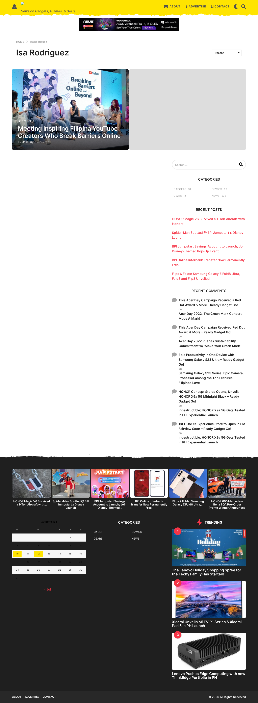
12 (38, 553)
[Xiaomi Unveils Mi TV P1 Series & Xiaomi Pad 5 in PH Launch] (209, 599)
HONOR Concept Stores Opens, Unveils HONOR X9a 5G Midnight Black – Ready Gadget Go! (209, 396)
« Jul (47, 589)
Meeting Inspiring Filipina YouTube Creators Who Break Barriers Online (69, 132)
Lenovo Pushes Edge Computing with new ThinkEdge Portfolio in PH (208, 676)
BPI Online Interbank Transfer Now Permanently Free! (149, 504)
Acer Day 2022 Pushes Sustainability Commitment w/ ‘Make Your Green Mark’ (209, 343)
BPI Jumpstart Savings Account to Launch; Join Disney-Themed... (110, 504)
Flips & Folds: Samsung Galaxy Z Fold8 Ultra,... (188, 502)
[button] (14, 6)
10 (17, 553)
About (175, 6)
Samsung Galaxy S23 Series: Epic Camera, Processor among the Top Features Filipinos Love (211, 378)
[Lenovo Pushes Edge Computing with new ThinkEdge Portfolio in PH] (209, 651)
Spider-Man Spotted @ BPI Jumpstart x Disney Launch (71, 504)
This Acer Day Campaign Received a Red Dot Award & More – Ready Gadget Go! (210, 302)
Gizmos (217, 189)
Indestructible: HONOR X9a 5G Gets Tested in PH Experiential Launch (212, 412)
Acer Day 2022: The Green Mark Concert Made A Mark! (210, 316)
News (215, 195)
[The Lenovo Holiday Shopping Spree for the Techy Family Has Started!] (209, 547)
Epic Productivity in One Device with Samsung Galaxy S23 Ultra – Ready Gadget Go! (211, 359)
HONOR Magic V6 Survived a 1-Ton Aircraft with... (31, 502)
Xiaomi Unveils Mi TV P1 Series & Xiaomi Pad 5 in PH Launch (207, 624)
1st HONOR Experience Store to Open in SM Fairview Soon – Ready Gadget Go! (212, 426)
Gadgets (180, 189)
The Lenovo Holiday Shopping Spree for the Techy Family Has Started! (206, 572)
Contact (222, 6)
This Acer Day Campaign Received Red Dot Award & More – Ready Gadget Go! (212, 329)
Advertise (197, 6)
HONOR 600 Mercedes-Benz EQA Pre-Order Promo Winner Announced (227, 504)
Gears (178, 195)
